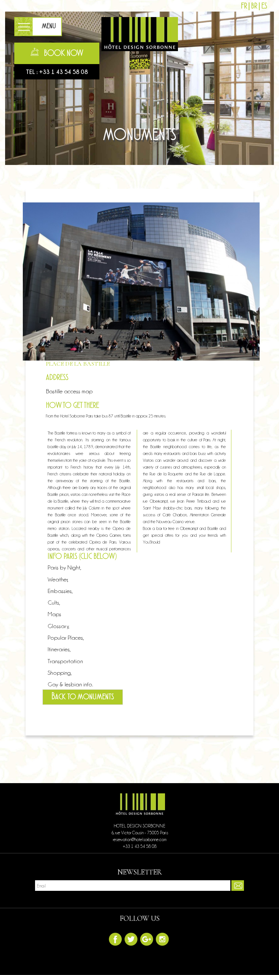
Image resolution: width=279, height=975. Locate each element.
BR (254, 6)
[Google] (146, 939)
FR (244, 6)
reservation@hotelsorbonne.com (139, 839)
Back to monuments (82, 696)
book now (63, 53)
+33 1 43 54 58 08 (63, 71)
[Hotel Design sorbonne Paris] (139, 33)
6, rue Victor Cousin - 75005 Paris (139, 832)
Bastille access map (69, 391)
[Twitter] (131, 939)
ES (264, 6)
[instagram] (162, 939)
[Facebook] (115, 939)
